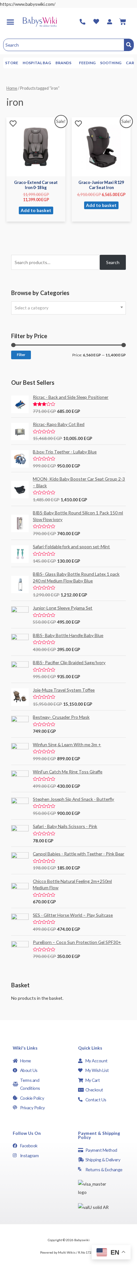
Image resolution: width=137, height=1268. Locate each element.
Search (112, 262)
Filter (21, 355)
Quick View (36, 171)
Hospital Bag (37, 62)
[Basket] (123, 22)
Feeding (87, 62)
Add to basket (36, 210)
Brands (63, 62)
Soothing (110, 62)
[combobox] (68, 308)
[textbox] (68, 308)
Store (11, 62)
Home (11, 88)
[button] (10, 22)
